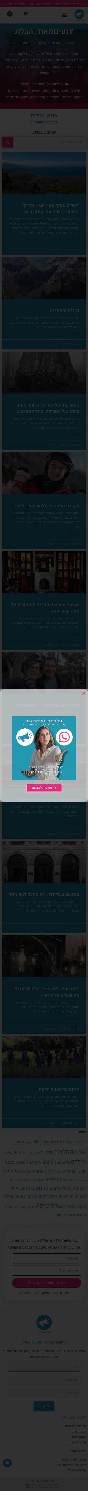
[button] (84, 693)
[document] (44, 745)
